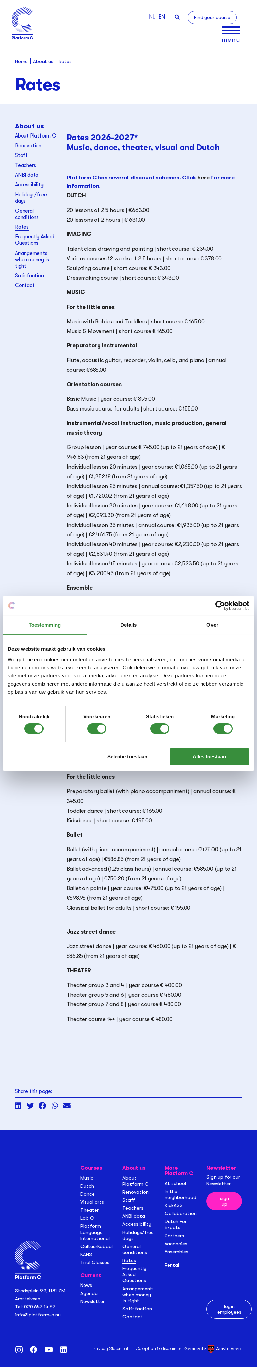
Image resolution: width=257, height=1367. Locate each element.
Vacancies (176, 1244)
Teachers (25, 165)
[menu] (231, 30)
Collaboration (181, 1213)
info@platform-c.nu (37, 1315)
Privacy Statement (110, 1348)
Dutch (87, 1186)
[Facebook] (33, 1349)
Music (86, 1178)
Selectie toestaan (127, 756)
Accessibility (29, 185)
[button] (177, 17)
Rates (22, 227)
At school (175, 1183)
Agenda (89, 1293)
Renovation (28, 146)
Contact (25, 285)
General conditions (27, 214)
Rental (172, 1265)
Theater (89, 1210)
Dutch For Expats (176, 1224)
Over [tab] (212, 625)
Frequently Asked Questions (34, 240)
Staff (21, 155)
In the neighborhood (180, 1194)
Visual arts (92, 1202)
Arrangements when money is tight (32, 259)
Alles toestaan (209, 756)
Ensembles (176, 1252)
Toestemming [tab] (45, 625)
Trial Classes (94, 1262)
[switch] (96, 728)
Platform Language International (95, 1232)
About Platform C (35, 136)
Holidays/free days (31, 198)
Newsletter (92, 1301)
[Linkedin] (63, 1349)
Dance (87, 1194)
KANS (86, 1254)
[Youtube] (48, 1349)
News (86, 1285)
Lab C (87, 1218)
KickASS (174, 1205)
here (203, 177)
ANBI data (26, 175)
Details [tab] (128, 625)
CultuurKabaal (96, 1246)
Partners (174, 1236)
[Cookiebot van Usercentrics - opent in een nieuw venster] (220, 606)
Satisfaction (29, 276)
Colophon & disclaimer (158, 1348)
